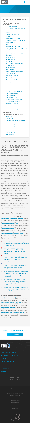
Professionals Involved (11, 128)
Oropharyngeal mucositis (12, 75)
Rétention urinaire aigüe (12, 86)
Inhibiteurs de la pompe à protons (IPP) (15, 71)
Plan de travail (7, 112)
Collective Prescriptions (11, 124)
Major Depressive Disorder (12, 34)
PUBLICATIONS (5, 368)
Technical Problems (10, 132)
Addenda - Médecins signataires (14, 109)
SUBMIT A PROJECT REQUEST (9, 352)
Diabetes (8, 36)
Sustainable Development (15, 395)
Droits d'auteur (15, 398)
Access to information (15, 388)
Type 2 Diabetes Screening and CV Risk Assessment (16, 54)
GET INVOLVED (5, 358)
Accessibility (15, 391)
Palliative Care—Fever (11, 95)
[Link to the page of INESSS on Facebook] (10, 420)
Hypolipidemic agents (11, 67)
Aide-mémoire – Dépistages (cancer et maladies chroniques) (15, 29)
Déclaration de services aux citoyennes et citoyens (15, 393)
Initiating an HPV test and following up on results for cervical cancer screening (16, 49)
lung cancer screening (11, 52)
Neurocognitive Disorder (12, 103)
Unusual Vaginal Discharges (13, 79)
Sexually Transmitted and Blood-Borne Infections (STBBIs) (15, 121)
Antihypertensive (10, 65)
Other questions (10, 134)
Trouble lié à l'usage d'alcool (13, 101)
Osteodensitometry (10, 77)
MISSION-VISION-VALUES (8, 361)
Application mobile (15, 404)
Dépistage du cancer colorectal (13, 46)
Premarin (8, 84)
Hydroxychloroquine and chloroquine (15, 63)
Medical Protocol (10, 130)
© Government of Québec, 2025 (15, 410)
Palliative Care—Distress (12, 93)
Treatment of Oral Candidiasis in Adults (15, 40)
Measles (8, 88)
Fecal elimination (10, 61)
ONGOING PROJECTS (6, 365)
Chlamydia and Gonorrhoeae (13, 42)
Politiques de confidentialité (15, 400)
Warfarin (8, 32)
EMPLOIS (3, 371)
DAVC (7, 44)
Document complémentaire (11, 107)
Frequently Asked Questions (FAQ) (13, 114)
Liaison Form (9, 116)
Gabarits (5, 21)
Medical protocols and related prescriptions (11, 24)
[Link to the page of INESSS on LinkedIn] (14, 420)
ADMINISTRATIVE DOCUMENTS (9, 355)
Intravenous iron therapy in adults (14, 99)
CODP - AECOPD (10, 57)
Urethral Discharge (10, 59)
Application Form (10, 118)
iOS (19, 379)
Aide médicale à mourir (11, 26)
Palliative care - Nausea (11, 97)
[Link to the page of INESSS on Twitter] (11, 420)
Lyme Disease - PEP (11, 73)
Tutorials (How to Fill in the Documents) (14, 19)
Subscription (16, 334)
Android (13, 379)
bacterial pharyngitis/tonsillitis (13, 82)
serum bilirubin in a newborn (13, 38)
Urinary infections (10, 69)
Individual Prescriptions (11, 126)
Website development (15, 402)
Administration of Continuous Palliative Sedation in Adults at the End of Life (15, 90)
